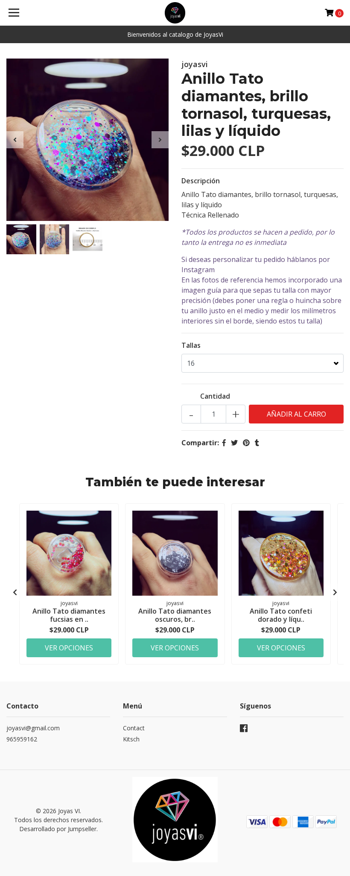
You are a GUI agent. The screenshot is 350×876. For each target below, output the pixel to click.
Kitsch (131, 739)
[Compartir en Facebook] (224, 442)
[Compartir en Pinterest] (246, 442)
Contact (134, 728)
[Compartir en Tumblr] (257, 442)
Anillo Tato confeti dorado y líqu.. (281, 615)
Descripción (200, 180)
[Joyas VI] (175, 13)
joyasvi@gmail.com (33, 728)
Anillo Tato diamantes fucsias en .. (68, 615)
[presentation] (14, 139)
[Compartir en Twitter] (234, 442)
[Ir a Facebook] (244, 730)
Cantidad (215, 396)
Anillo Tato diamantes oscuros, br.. (174, 615)
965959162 (21, 739)
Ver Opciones (69, 648)
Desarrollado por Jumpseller (57, 829)
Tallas (191, 345)
